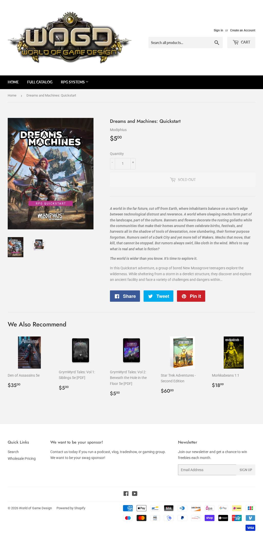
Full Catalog (39, 82)
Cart (245, 42)
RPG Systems (73, 82)
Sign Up (246, 470)
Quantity (117, 154)
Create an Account (242, 30)
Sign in (218, 30)
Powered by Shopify (71, 508)
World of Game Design (35, 508)
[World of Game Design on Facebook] (126, 494)
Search (13, 452)
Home (13, 82)
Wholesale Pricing (22, 458)
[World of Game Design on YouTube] (134, 494)
